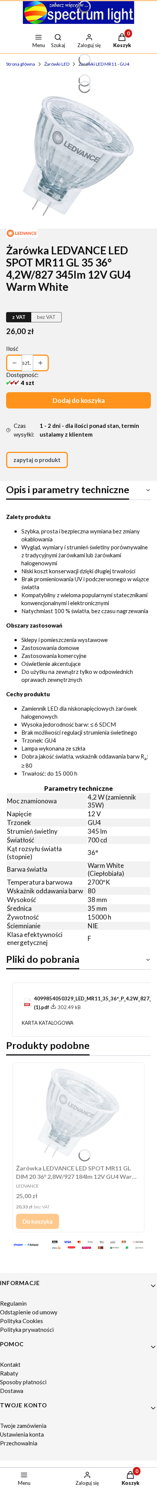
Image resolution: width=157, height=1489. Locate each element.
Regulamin (13, 1303)
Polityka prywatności (27, 1329)
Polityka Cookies (21, 1320)
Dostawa (11, 1390)
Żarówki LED (56, 64)
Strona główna (20, 64)
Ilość (12, 348)
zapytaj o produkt (37, 459)
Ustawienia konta (22, 1434)
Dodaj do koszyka (79, 400)
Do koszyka (37, 1221)
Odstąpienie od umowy (29, 1312)
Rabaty (9, 1373)
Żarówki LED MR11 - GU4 (103, 64)
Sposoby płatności (23, 1382)
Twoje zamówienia (23, 1425)
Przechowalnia (18, 1443)
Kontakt (10, 1364)
